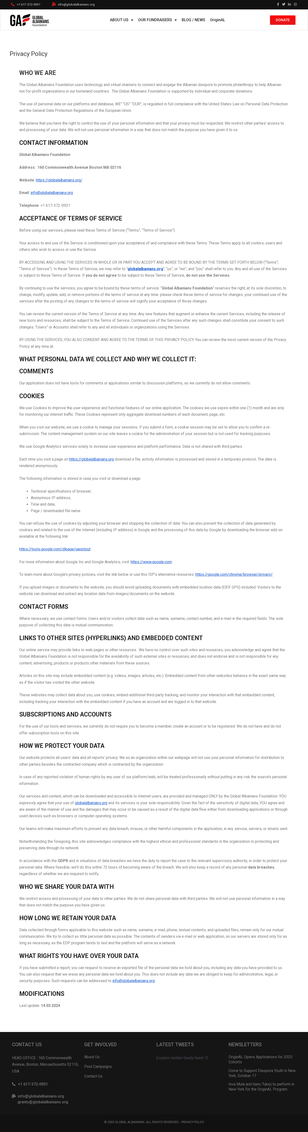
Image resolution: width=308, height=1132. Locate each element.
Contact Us (93, 1076)
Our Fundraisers (155, 20)
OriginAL (217, 20)
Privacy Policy (192, 1122)
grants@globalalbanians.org (43, 1102)
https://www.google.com (151, 562)
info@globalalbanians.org (76, 4)
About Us (119, 20)
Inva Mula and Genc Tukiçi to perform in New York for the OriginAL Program (261, 1087)
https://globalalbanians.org (91, 459)
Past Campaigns (98, 1066)
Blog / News (193, 20)
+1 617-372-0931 (28, 4)
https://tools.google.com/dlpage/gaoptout (54, 549)
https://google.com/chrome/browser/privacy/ (234, 574)
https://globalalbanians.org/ (59, 180)
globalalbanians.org (145, 269)
